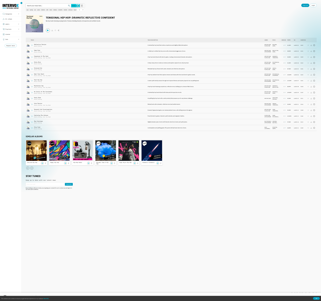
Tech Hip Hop (38, 80)
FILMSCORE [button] (267, 45)
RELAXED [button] (275, 44)
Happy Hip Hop (54, 162)
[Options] (45, 163)
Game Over (37, 50)
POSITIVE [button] (275, 127)
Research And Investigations (43, 109)
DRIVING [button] (275, 99)
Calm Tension (38, 103)
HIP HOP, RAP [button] (267, 44)
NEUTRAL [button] (275, 122)
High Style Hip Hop (125, 162)
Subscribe (68, 184)
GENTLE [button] (274, 68)
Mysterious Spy (38, 85)
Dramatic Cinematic (149, 162)
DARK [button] (274, 45)
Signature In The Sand (41, 56)
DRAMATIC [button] (275, 56)
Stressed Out (38, 68)
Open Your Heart (39, 74)
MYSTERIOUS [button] (276, 62)
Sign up (305, 5)
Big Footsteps (38, 121)
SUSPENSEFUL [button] (276, 75)
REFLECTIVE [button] (275, 50)
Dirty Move (37, 62)
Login (313, 5)
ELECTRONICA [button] (267, 121)
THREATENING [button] (276, 57)
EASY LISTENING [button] (267, 128)
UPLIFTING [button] (275, 97)
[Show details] (314, 45)
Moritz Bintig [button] (38, 46)
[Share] (58, 30)
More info (46, 298)
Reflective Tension (40, 44)
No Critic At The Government (43, 91)
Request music (10, 45)
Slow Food (37, 127)
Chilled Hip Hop (32, 162)
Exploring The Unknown (41, 115)
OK (316, 298)
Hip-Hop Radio (77, 162)
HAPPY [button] (274, 128)
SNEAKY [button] (274, 103)
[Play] (48, 30)
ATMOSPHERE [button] (267, 51)
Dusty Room (37, 97)
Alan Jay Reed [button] (46, 57)
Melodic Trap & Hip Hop (102, 163)
